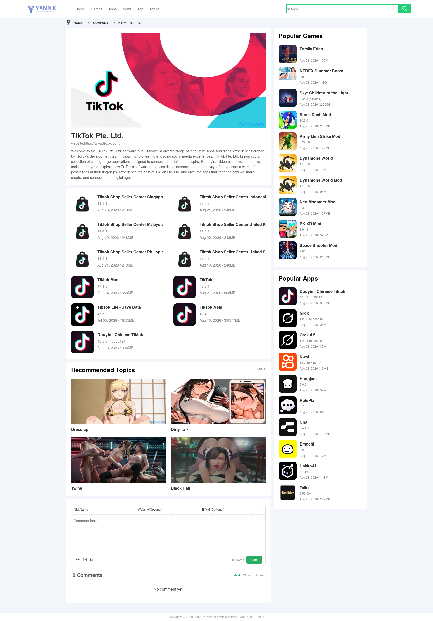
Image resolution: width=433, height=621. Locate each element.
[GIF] (85, 560)
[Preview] (92, 560)
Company (101, 22)
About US (246, 617)
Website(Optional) (150, 509)
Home (78, 22)
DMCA (259, 617)
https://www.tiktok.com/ (102, 143)
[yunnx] (41, 9)
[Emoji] (78, 560)
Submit (254, 559)
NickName (81, 509)
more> (260, 368)
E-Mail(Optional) (213, 509)
